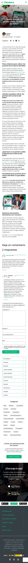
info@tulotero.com (8, 297)
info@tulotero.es (9, 544)
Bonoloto (11, 405)
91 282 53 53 (16, 542)
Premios (13, 422)
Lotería (5, 415)
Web (3, 340)
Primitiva (20, 422)
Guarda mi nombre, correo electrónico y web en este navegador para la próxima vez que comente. (15, 347)
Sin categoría (19, 428)
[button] (25, 2)
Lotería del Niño (20, 418)
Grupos (5, 435)
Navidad (6, 422)
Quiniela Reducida (8, 428)
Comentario (6, 309)
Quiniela (12, 425)
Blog (5, 405)
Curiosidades (20, 405)
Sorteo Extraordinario (15, 415)
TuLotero (9, 235)
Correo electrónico (8, 334)
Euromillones (16, 412)
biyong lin (8, 255)
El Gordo (6, 409)
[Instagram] (18, 560)
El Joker (5, 425)
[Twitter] (14, 560)
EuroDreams (7, 412)
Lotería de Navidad (8, 418)
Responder (4, 269)
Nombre (5, 328)
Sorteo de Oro (7, 431)
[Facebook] (10, 560)
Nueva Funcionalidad (15, 435)
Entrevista (13, 409)
